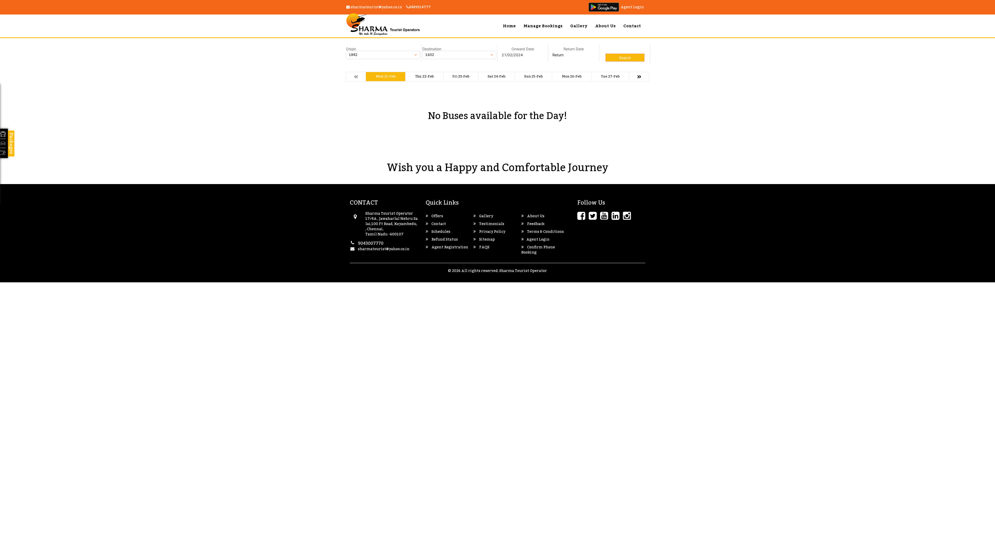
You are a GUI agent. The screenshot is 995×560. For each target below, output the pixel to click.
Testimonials (491, 224)
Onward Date (522, 49)
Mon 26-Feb (572, 76)
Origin (351, 49)
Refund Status (444, 239)
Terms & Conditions (545, 231)
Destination (431, 49)
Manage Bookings (543, 26)
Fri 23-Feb (461, 76)
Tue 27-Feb (610, 76)
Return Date (574, 49)
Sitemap (486, 239)
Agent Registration (449, 247)
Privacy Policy (491, 231)
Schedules (440, 231)
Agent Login (632, 7)
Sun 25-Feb (533, 76)
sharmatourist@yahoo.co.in (376, 7)
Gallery (578, 26)
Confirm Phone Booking (538, 250)
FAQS (483, 247)
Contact (632, 26)
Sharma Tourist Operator (523, 271)
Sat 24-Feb (497, 76)
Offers (437, 216)
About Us (605, 26)
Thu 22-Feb (424, 76)
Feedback (535, 224)
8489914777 (420, 7)
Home (509, 26)
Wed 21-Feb (386, 76)
